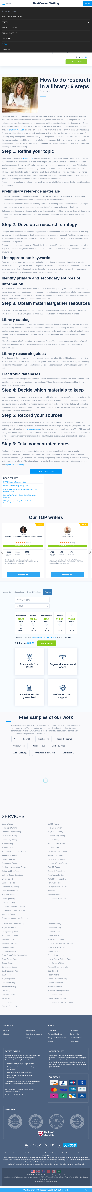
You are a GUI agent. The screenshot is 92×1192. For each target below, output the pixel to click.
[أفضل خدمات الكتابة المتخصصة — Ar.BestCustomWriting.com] (59, 1171)
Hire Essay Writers (55, 828)
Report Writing (53, 975)
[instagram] (52, 1145)
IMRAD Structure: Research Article (14, 482)
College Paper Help (56, 955)
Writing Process (10, 28)
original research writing (14, 464)
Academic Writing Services (58, 991)
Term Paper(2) (43, 739)
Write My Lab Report (10, 939)
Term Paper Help (8, 899)
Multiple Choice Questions (12, 875)
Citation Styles (53, 847)
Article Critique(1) (20, 753)
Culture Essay (53, 840)
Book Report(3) (39, 746)
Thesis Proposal (8, 859)
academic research (16, 130)
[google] (26, 1145)
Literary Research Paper (57, 983)
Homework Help (54, 883)
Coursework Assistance (57, 899)
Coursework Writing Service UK (60, 1002)
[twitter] (39, 1145)
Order (87, 3)
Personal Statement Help (58, 967)
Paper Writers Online (10, 936)
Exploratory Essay (9, 987)
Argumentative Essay (56, 844)
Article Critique (7, 847)
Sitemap (6, 1034)
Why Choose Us (9, 33)
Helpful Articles (30, 1030)
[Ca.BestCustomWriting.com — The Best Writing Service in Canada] (54, 1171)
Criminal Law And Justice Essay (60, 943)
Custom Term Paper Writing (13, 924)
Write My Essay (8, 947)
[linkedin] (59, 1145)
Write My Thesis (54, 895)
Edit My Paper (53, 824)
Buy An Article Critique (11, 928)
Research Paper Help (56, 871)
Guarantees (19, 592)
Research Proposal (9, 855)
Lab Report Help (8, 883)
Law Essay (6, 991)
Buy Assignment (8, 979)
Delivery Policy (75, 1034)
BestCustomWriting (46, 3)
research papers (33, 429)
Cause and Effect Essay (57, 851)
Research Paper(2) (64, 739)
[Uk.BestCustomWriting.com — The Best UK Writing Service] (38, 1171)
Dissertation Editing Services (13, 910)
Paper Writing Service (56, 859)
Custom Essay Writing (56, 836)
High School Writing (56, 963)
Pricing (48, 592)
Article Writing (7, 844)
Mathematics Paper (9, 943)
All (15, 739)
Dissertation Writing (9, 863)
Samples (6, 50)
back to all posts (46, 471)
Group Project (7, 879)
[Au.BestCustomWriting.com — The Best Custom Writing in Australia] (43, 1171)
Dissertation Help (54, 936)
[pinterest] (46, 1145)
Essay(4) (26, 739)
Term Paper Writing (9, 828)
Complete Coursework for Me (13, 906)
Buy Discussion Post (10, 971)
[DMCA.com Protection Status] (65, 1145)
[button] (8, 781)
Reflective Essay (54, 924)
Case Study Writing (9, 840)
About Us (7, 592)
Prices (5, 22)
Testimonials (8, 39)
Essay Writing (7, 824)
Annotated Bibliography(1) (45, 753)
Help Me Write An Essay (57, 863)
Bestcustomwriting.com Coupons (15, 918)
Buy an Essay (7, 963)
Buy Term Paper (8, 895)
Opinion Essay (7, 1002)
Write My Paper (54, 867)
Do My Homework (9, 951)
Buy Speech (6, 975)
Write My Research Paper (58, 879)
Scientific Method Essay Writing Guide (15, 486)
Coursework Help (55, 994)
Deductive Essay (8, 983)
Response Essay (54, 928)
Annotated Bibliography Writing (14, 851)
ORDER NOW (76, 62)
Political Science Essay (57, 947)
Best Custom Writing (12, 17)
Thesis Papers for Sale (57, 998)
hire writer (23, 576)
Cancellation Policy (76, 1038)
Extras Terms (52, 1030)
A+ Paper (51, 891)
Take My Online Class (10, 1006)
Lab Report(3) (68, 753)
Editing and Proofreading (12, 871)
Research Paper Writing (11, 832)
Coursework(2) (19, 746)
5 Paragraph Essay (55, 855)
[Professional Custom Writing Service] (33, 1171)
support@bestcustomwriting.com (46, 1181)
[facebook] (33, 1145)
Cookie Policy (74, 1041)
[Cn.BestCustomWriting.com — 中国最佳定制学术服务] (48, 1171)
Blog (4, 44)
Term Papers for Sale (56, 875)
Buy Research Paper (56, 939)
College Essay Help (10, 932)
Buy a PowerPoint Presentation (14, 955)
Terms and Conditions (55, 1034)
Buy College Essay (55, 832)
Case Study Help (8, 902)
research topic (27, 158)
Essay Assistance (55, 987)
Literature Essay (8, 994)
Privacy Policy (74, 1030)
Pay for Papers (53, 951)
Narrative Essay (8, 998)
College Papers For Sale (57, 887)
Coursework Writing (9, 836)
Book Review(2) (58, 746)
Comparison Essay (9, 967)
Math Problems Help (10, 891)
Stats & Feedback (34, 592)
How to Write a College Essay (59, 959)
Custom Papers (54, 932)
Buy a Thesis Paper (9, 959)
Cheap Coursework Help (57, 979)
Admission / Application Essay (14, 867)
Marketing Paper (8, 914)
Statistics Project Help (10, 887)
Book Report (53, 971)
